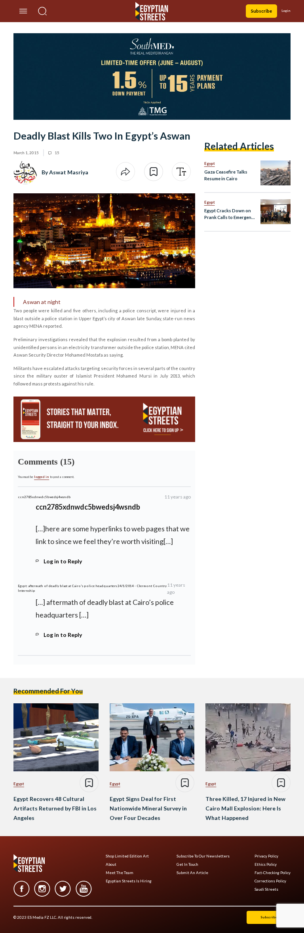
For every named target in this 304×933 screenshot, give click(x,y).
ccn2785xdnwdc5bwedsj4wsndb (44, 497)
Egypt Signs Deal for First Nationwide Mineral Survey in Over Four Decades (148, 808)
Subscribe (261, 10)
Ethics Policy (266, 864)
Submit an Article (192, 873)
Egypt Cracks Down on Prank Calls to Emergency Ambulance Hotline (230, 214)
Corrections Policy (270, 881)
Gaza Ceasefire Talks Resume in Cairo (225, 175)
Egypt (209, 163)
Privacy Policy (266, 856)
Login (286, 11)
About (111, 864)
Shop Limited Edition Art (127, 856)
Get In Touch (187, 864)
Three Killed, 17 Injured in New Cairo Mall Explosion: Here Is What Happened (245, 808)
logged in (41, 477)
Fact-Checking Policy (273, 873)
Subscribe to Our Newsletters (203, 856)
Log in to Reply (63, 561)
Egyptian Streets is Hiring (129, 881)
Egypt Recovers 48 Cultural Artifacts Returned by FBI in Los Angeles (55, 808)
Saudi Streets (266, 889)
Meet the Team (119, 873)
